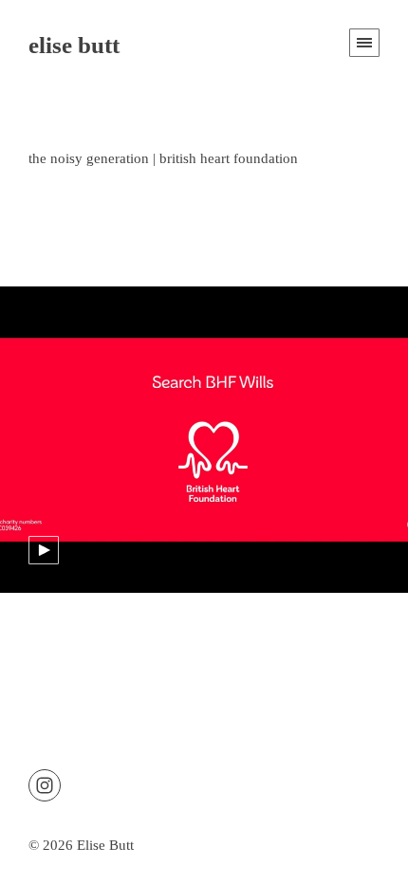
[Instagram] (44, 783)
